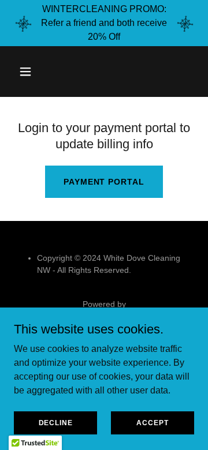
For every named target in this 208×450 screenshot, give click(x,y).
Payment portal (104, 181)
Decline (56, 422)
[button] (27, 71)
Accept (152, 422)
